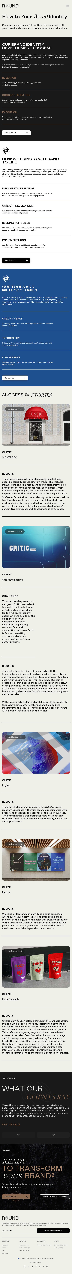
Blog (3, 1250)
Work (4, 1247)
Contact (5, 1253)
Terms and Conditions (61, 1245)
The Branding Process (44, 1245)
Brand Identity (24, 1245)
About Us (5, 1245)
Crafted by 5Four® (36, 1262)
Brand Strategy (25, 1247)
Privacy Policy (58, 1247)
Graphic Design (24, 1250)
